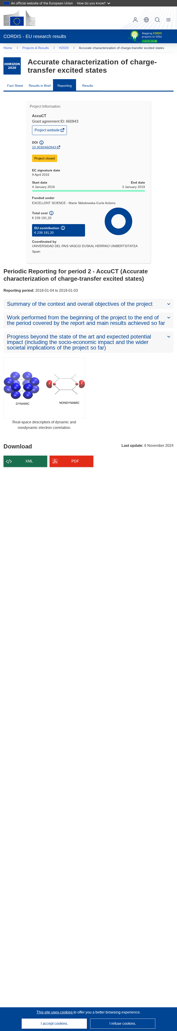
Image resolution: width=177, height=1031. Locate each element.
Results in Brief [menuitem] (40, 85)
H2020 (64, 48)
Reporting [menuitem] (64, 85)
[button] (146, 20)
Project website (47, 131)
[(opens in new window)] (19, 18)
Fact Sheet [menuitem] (15, 85)
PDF (75, 461)
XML (29, 461)
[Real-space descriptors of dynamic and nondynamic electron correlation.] (44, 388)
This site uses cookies (55, 1012)
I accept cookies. (54, 1023)
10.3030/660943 (44, 147)
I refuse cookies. (122, 1023)
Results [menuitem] (87, 85)
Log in (135, 20)
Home (7, 48)
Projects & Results (35, 48)
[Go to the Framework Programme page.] (12, 66)
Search (157, 20)
